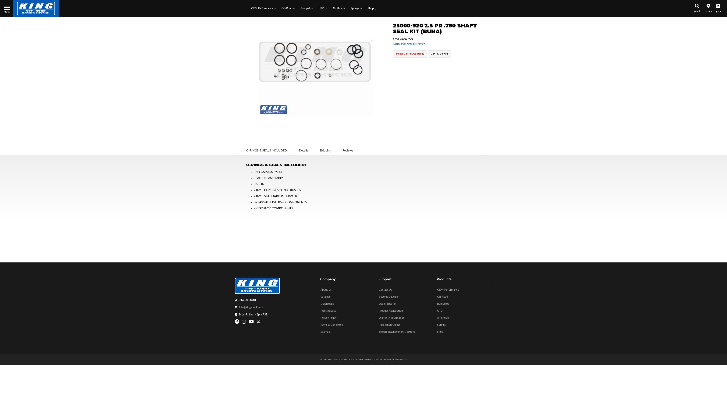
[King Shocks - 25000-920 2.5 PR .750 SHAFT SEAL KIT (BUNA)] (315, 77)
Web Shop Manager (397, 360)
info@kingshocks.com (251, 307)
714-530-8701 (247, 300)
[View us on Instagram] (244, 322)
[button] (263, 8)
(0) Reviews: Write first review (409, 44)
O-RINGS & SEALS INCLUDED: (267, 150)
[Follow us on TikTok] (262, 322)
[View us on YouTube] (252, 322)
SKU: (396, 39)
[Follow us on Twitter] (258, 322)
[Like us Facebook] (237, 322)
